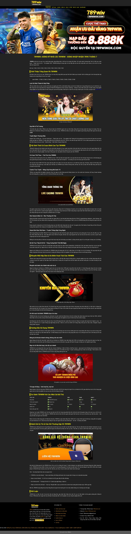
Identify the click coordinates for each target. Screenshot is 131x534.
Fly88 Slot (78, 527)
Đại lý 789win (59, 520)
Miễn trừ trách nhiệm (61, 515)
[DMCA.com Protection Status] (39, 520)
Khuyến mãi (82, 7)
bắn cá (63, 7)
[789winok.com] (36, 3)
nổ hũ (74, 7)
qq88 (97, 89)
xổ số (70, 7)
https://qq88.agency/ (60, 527)
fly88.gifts (9, 527)
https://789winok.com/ (35, 496)
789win (31, 509)
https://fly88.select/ (33, 527)
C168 (35, 68)
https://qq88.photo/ (50, 527)
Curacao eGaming (69, 87)
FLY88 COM (36, 91)
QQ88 (31, 132)
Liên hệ (57, 522)
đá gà (67, 7)
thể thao (54, 7)
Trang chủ (48, 7)
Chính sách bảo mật (60, 509)
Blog (78, 7)
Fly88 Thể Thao (42, 162)
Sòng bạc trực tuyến (35, 412)
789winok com (96, 509)
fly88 (23, 527)
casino (58, 7)
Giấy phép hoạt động (61, 513)
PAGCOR (53, 87)
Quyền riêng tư (59, 518)
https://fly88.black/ (17, 527)
